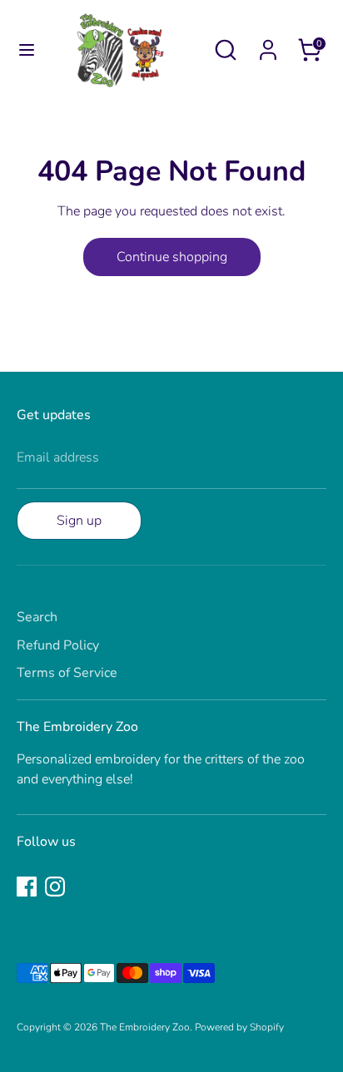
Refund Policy (58, 645)
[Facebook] (27, 887)
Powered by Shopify (239, 1027)
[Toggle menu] (18, 50)
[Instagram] (55, 887)
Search (37, 617)
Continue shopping (172, 257)
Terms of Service (67, 673)
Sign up (79, 520)
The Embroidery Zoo (145, 1027)
